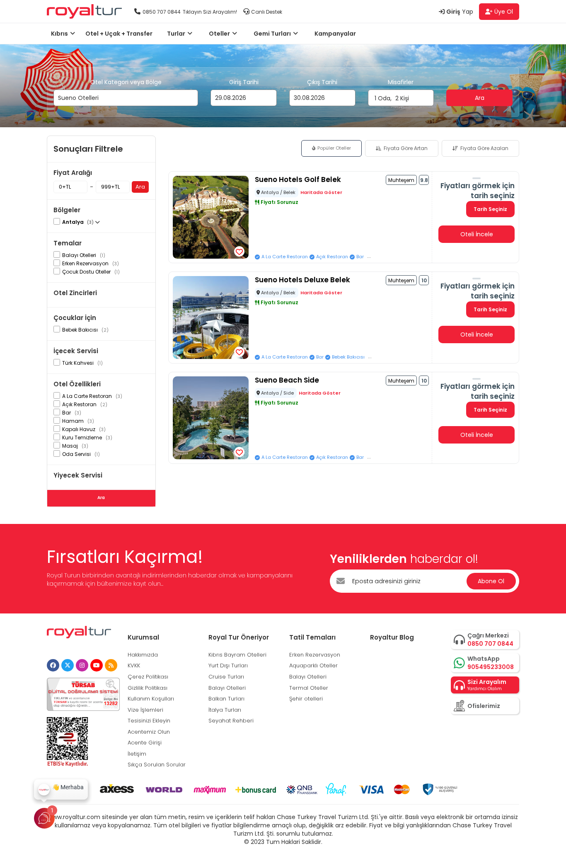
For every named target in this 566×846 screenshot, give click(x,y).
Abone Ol (491, 581)
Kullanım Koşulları (151, 699)
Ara (479, 82)
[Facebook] (53, 665)
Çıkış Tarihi (322, 82)
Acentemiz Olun (149, 732)
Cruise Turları (226, 677)
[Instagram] (82, 665)
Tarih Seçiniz (490, 209)
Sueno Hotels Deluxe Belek (302, 280)
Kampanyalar (335, 33)
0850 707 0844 (162, 11)
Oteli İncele (476, 234)
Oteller (219, 33)
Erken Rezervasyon (314, 655)
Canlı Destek (266, 11)
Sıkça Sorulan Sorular (157, 764)
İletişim (137, 754)
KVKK (134, 665)
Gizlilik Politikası (147, 688)
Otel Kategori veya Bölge (126, 82)
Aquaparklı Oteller (313, 665)
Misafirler (401, 82)
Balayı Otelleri (227, 688)
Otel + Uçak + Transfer (118, 33)
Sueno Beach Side (287, 380)
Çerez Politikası (148, 677)
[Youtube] (96, 665)
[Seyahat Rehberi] (111, 665)
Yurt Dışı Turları (228, 665)
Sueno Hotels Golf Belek (298, 179)
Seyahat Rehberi (231, 721)
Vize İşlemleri (145, 710)
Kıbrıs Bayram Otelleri (237, 655)
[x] (67, 665)
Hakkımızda (143, 655)
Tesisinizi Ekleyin (149, 721)
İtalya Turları (224, 710)
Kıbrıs (59, 33)
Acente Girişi (145, 743)
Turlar (176, 33)
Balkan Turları (226, 699)
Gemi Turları (272, 33)
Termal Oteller (308, 688)
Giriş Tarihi (244, 82)
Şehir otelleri (306, 699)
